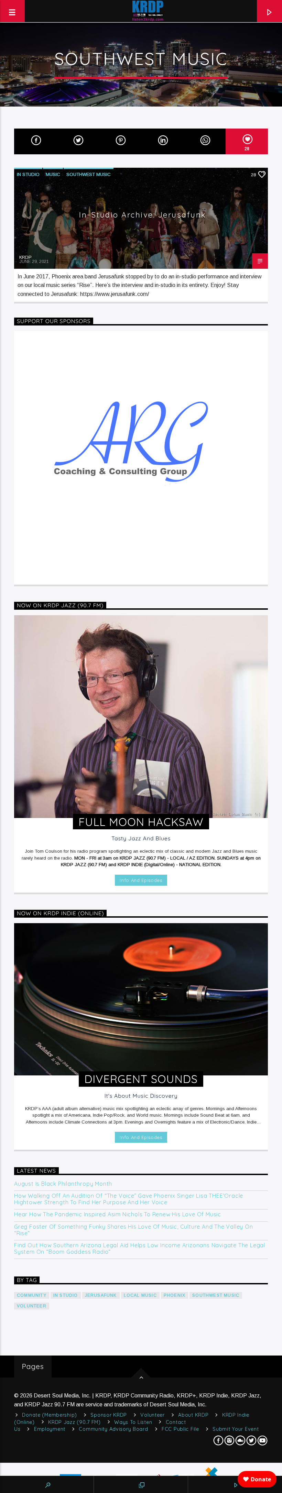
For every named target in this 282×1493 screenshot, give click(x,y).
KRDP (25, 257)
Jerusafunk (101, 1295)
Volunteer (31, 1306)
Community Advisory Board (113, 1429)
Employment (49, 1429)
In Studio (28, 174)
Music (53, 174)
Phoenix (174, 1295)
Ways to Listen (133, 1422)
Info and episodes (141, 880)
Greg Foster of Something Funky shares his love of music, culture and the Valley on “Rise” (133, 1230)
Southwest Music (88, 174)
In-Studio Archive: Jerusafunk (142, 215)
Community (31, 1295)
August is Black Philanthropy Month (63, 1184)
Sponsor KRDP (108, 1415)
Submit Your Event (236, 1429)
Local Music (140, 1295)
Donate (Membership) (49, 1415)
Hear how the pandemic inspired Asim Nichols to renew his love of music (117, 1214)
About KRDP (193, 1415)
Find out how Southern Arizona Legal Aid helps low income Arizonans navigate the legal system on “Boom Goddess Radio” (139, 1248)
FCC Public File (180, 1429)
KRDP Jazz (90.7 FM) (74, 1422)
